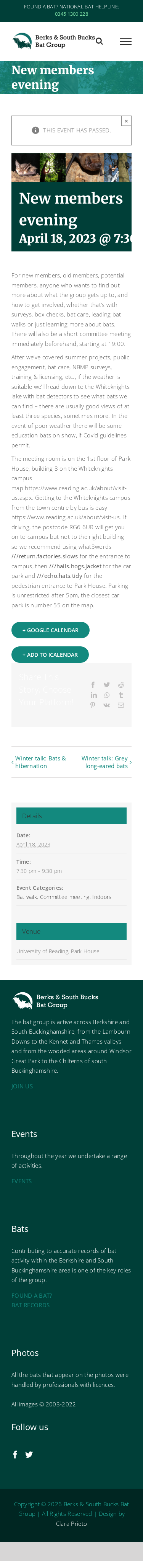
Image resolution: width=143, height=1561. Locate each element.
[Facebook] (15, 1454)
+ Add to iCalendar (50, 654)
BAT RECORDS (30, 1305)
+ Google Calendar (50, 630)
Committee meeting (65, 896)
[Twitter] (29, 1454)
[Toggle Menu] (126, 41)
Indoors (101, 896)
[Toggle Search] (99, 41)
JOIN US (22, 1086)
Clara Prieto (71, 1523)
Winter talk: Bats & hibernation (40, 762)
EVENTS (21, 1181)
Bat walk (26, 896)
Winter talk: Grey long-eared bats (105, 762)
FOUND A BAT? (31, 1295)
